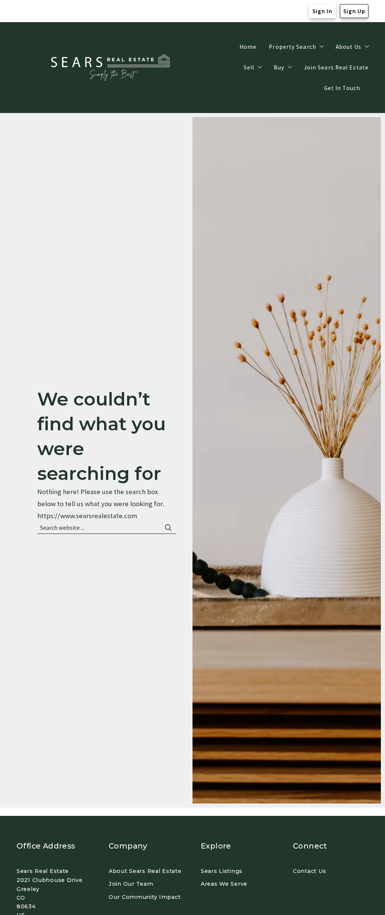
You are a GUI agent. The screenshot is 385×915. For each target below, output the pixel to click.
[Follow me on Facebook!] (22, 11)
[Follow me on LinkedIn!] (52, 11)
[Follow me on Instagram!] (37, 11)
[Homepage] (112, 67)
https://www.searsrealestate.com (87, 515)
